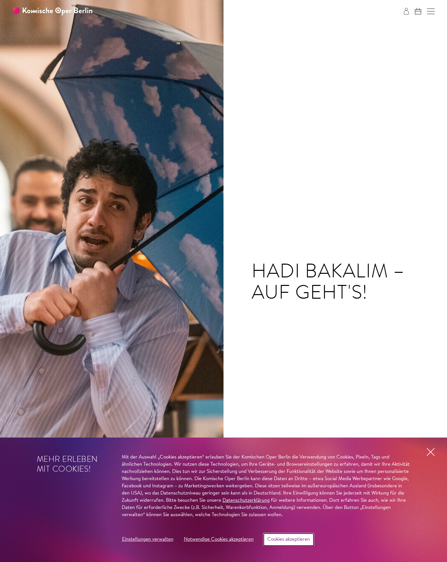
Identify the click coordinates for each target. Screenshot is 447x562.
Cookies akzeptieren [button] (288, 539)
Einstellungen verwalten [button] (147, 539)
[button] (431, 11)
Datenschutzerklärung (246, 500)
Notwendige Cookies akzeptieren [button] (219, 539)
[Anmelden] (406, 11)
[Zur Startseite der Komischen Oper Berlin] (52, 11)
